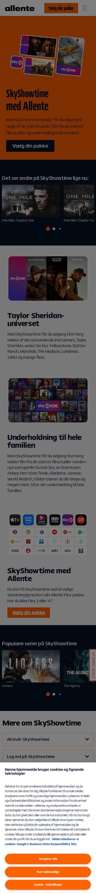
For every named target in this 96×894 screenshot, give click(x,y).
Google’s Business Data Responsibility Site (47, 844)
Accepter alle (48, 859)
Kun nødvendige (48, 872)
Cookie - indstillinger (48, 884)
